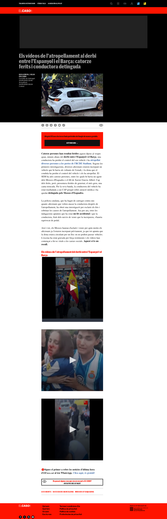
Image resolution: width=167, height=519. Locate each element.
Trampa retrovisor (27, 3)
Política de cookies (67, 511)
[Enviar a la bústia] (101, 125)
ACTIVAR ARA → (72, 143)
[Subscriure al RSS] (28, 517)
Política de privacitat (68, 509)
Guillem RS (24, 74)
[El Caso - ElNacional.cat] (25, 506)
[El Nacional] (145, 3)
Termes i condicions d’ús (70, 506)
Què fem (46, 509)
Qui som (45, 506)
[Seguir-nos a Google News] (32, 517)
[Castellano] (125, 3)
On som (45, 511)
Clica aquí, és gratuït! (84, 473)
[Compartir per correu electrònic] (59, 125)
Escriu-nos (46, 514)
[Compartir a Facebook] (55, 125)
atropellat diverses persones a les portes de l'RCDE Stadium (70, 161)
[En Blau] (138, 3)
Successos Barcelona (63, 492)
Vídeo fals (41, 3)
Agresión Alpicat (55, 3)
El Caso (25, 10)
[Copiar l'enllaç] (63, 125)
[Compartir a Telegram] (51, 125)
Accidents (46, 492)
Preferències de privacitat (71, 514)
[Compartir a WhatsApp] (47, 125)
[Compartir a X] (42, 125)
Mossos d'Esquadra (84, 492)
